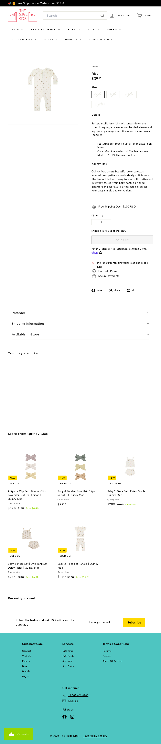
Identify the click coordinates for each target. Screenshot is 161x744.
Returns (107, 650)
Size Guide (68, 666)
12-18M (101, 105)
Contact (26, 650)
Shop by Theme (44, 29)
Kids (92, 29)
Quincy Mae (37, 434)
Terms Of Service (112, 661)
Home (94, 66)
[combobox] (75, 15)
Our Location (101, 39)
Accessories (23, 39)
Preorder (18, 312)
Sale (16, 29)
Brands (72, 39)
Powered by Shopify (95, 735)
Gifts (49, 39)
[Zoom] (43, 89)
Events (26, 661)
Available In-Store (25, 334)
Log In (25, 676)
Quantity (97, 215)
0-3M (99, 95)
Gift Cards (68, 655)
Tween (112, 29)
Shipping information (28, 323)
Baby (72, 29)
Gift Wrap (68, 650)
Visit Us (26, 655)
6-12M (130, 95)
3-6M (115, 95)
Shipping (96, 230)
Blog (24, 666)
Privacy (107, 655)
